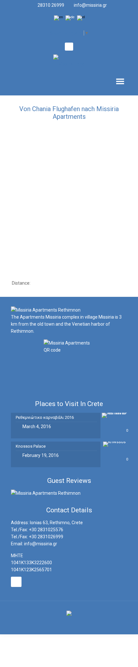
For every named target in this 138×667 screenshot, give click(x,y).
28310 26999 (51, 5)
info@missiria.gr (90, 5)
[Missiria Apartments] (69, 63)
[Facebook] (69, 47)
